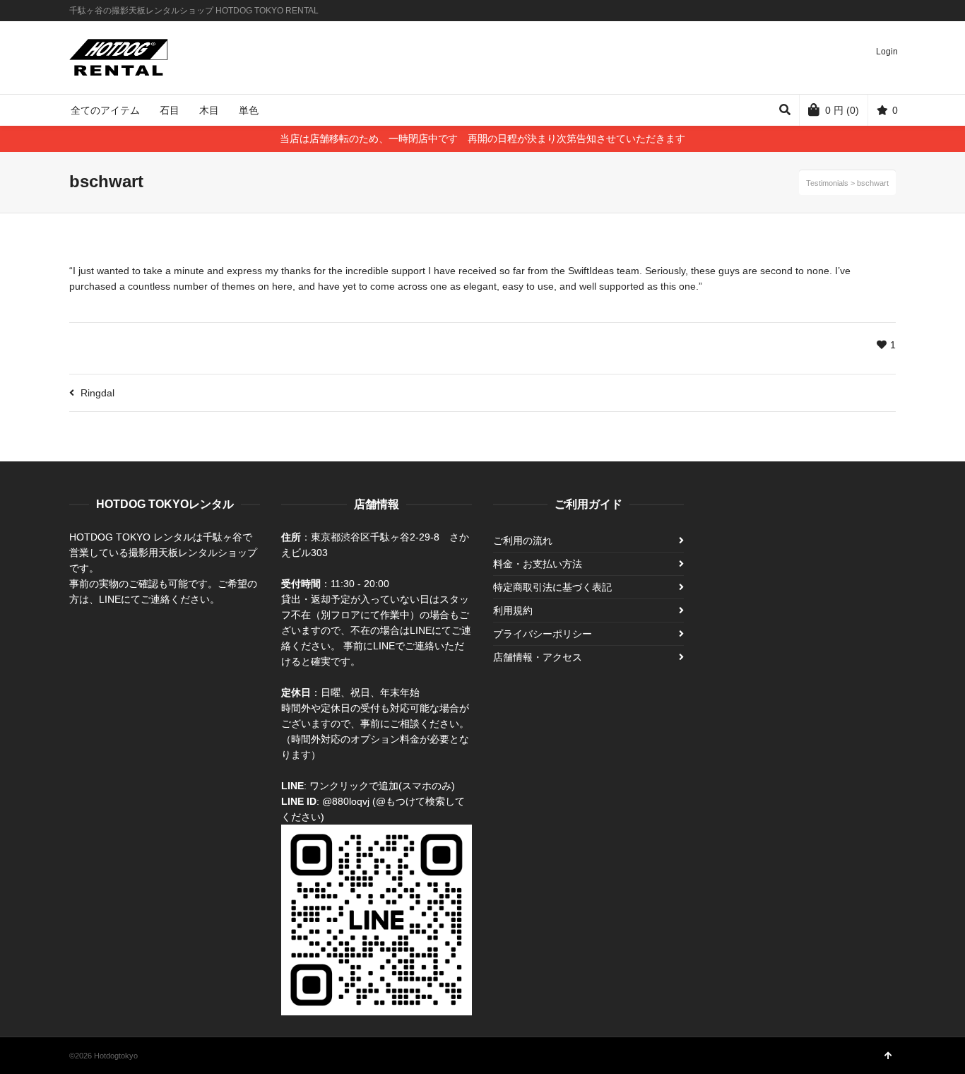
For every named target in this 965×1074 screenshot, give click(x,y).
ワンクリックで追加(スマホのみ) (382, 785)
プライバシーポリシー (542, 633)
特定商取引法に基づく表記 (552, 587)
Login (887, 52)
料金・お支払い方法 (537, 564)
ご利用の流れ (522, 540)
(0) (842, 110)
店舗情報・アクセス (537, 657)
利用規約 (513, 610)
